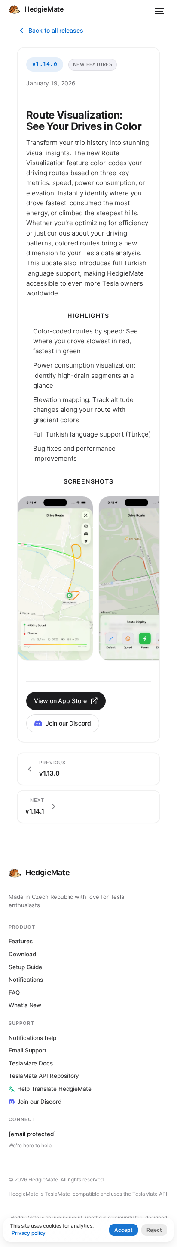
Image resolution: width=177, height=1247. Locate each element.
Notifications (26, 979)
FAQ (14, 992)
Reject (154, 1230)
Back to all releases (55, 30)
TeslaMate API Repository (44, 1075)
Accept (123, 1230)
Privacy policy (29, 1233)
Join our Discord (68, 723)
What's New (25, 1005)
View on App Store (60, 700)
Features (20, 941)
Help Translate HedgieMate (54, 1088)
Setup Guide (25, 967)
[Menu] (159, 11)
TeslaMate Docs (31, 1063)
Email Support (27, 1050)
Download (22, 954)
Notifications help (32, 1037)
